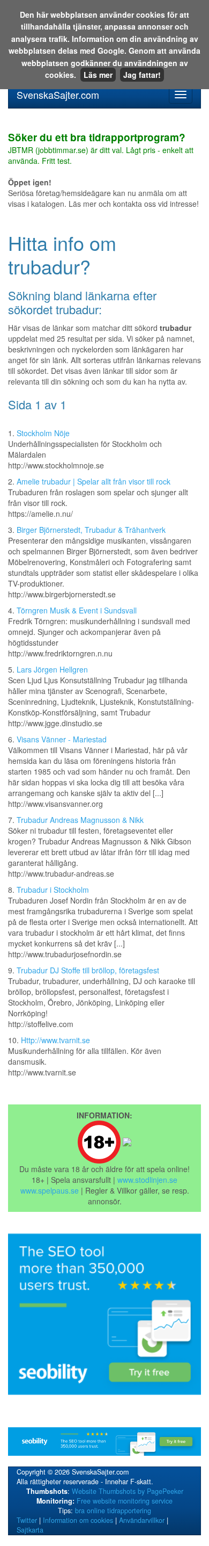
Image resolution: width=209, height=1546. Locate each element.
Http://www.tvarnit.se (55, 1040)
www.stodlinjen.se (147, 1179)
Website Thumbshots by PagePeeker (127, 1491)
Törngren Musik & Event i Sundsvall (77, 610)
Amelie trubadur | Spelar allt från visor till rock (93, 481)
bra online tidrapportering (113, 1510)
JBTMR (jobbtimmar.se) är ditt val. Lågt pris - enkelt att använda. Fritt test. (100, 149)
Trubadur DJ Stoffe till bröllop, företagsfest (88, 970)
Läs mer (98, 74)
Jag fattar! (142, 74)
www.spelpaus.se (49, 1190)
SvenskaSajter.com (58, 95)
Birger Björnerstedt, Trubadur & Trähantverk (91, 529)
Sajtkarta (30, 1530)
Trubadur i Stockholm (53, 889)
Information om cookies (78, 1520)
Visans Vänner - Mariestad (62, 739)
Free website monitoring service (125, 1501)
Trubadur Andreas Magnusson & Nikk (80, 819)
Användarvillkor (142, 1520)
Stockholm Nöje (43, 433)
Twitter (27, 1520)
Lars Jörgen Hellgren (52, 669)
